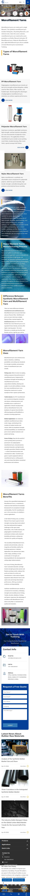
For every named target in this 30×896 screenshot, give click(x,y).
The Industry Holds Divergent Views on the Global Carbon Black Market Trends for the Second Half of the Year (14, 823)
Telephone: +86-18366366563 (8, 858)
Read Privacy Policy (19, 880)
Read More (7, 100)
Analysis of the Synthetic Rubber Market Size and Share (13, 760)
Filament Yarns (20, 6)
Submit (10, 725)
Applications (6, 844)
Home (5, 6)
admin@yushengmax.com (14, 658)
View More (24, 766)
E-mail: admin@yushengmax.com (9, 863)
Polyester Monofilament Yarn (14, 126)
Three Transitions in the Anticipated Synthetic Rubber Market (14, 791)
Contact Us (6, 853)
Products (11, 6)
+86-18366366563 (13, 666)
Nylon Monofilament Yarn (12, 174)
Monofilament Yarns (9, 7)
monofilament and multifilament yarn (14, 310)
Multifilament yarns (9, 321)
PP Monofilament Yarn (11, 81)
